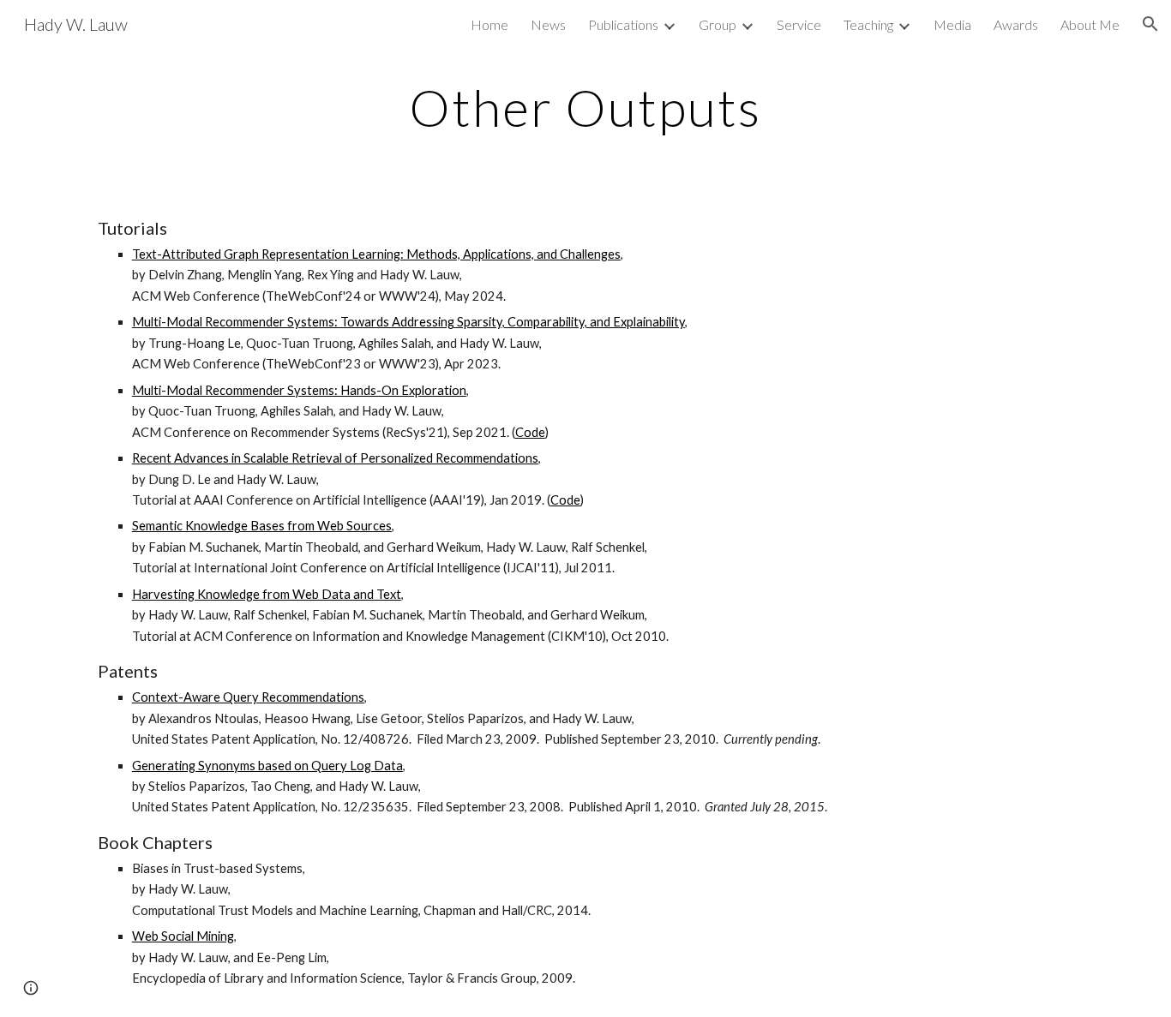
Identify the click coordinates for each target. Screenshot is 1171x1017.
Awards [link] (1016, 24)
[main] (585, 107)
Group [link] (717, 24)
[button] (1150, 24)
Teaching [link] (868, 24)
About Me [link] (1090, 24)
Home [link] (489, 24)
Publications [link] (623, 24)
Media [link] (952, 24)
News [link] (548, 24)
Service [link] (799, 24)
